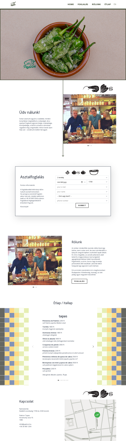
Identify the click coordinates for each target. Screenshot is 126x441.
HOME (71, 4)
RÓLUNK (96, 4)
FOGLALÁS (83, 4)
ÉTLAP (108, 4)
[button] (114, 120)
